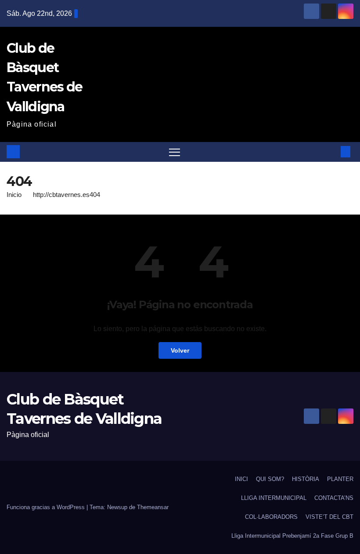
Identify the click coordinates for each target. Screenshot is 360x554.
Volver (180, 350)
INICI (241, 479)
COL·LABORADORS (271, 517)
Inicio (14, 194)
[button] (331, 151)
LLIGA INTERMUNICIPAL (273, 498)
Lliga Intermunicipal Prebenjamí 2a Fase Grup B (292, 535)
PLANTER (340, 479)
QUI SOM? (270, 479)
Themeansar (153, 507)
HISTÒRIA (305, 479)
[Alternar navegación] (174, 152)
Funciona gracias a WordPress (46, 507)
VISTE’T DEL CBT (329, 517)
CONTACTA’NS (333, 498)
